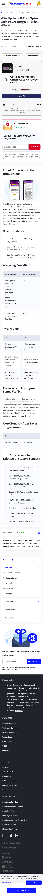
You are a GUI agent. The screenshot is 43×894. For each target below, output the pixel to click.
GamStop (6, 750)
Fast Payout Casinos (10, 816)
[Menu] (3, 4)
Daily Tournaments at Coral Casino (22, 508)
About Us (6, 763)
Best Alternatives (13, 55)
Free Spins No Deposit (11, 573)
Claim (33, 147)
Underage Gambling (10, 728)
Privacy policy (8, 732)
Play (20, 96)
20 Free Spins (8, 594)
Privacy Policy (7, 882)
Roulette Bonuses (9, 825)
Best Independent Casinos (12, 807)
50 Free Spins (8, 583)
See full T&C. (15, 669)
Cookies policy (8, 741)
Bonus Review (33, 55)
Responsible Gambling (11, 723)
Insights (5, 790)
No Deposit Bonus (10, 578)
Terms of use (7, 737)
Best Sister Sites (8, 811)
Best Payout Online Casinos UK (14, 820)
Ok (34, 882)
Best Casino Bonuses (12, 13)
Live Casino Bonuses (10, 829)
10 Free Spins (8, 588)
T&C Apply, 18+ (21, 112)
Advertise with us (9, 772)
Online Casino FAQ (9, 785)
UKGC (4, 746)
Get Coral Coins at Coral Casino (21, 521)
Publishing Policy (9, 781)
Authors (5, 767)
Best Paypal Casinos (10, 802)
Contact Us (6, 776)
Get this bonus (20, 890)
